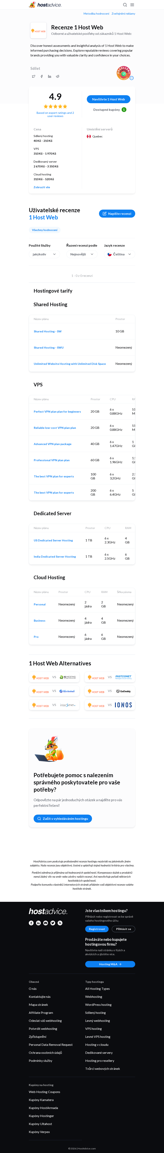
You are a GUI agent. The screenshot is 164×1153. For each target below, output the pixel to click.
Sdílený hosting (95, 1012)
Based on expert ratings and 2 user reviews (55, 114)
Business (39, 620)
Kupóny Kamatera (41, 1100)
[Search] (125, 5)
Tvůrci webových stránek (102, 1068)
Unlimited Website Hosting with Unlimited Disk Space (70, 363)
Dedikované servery (99, 1052)
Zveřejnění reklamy (123, 13)
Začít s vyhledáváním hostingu (65, 818)
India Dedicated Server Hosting (55, 556)
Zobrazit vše (42, 187)
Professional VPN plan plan (52, 460)
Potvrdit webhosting (43, 1028)
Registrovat (97, 929)
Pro (36, 636)
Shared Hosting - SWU (49, 347)
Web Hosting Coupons (44, 1092)
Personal (40, 604)
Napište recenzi (119, 213)
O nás (33, 988)
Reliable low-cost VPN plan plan (55, 427)
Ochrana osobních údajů (45, 1052)
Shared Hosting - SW (48, 331)
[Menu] (132, 5)
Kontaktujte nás (40, 996)
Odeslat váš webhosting (45, 1020)
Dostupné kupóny (109, 109)
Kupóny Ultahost (40, 1124)
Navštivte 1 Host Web (108, 99)
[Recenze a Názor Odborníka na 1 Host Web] (33, 76)
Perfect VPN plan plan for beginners (57, 411)
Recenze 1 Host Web (77, 27)
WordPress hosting (98, 1004)
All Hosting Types (97, 988)
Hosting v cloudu (96, 1044)
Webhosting (93, 996)
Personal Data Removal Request (51, 1044)
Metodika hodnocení (96, 13)
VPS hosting (93, 1028)
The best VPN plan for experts (54, 476)
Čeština (119, 254)
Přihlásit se (123, 929)
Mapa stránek (38, 1004)
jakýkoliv (39, 254)
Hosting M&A (108, 964)
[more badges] (132, 78)
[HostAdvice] (45, 5)
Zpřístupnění (37, 1036)
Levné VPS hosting (97, 1036)
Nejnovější (78, 254)
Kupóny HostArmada (43, 1108)
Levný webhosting (97, 1020)
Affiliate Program (41, 1012)
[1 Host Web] (38, 30)
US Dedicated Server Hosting (53, 540)
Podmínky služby (40, 1060)
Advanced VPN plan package (52, 444)
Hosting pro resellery (99, 1060)
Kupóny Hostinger (41, 1116)
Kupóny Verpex (39, 1132)
